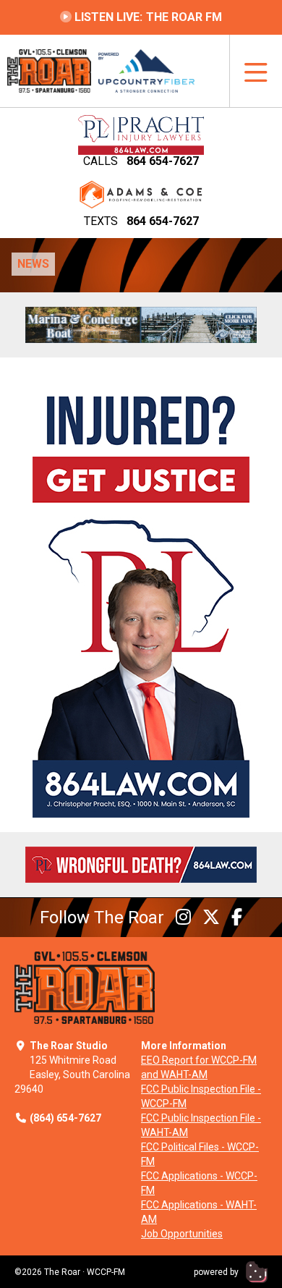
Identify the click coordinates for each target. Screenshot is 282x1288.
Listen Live (147, 17)
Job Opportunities (182, 1234)
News (33, 264)
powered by (217, 1272)
